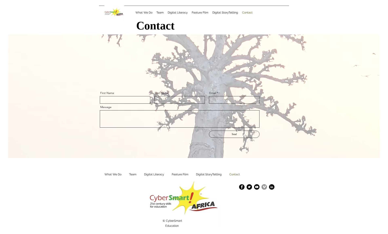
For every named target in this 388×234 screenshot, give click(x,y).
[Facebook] (242, 187)
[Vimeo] (264, 187)
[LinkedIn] (271, 187)
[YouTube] (256, 187)
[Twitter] (249, 187)
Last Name (161, 93)
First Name (107, 93)
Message (106, 107)
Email (212, 93)
